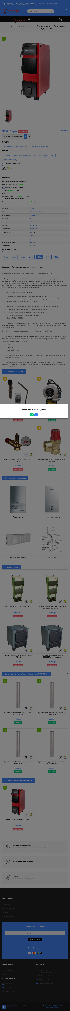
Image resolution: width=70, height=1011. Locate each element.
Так (31, 414)
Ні (36, 414)
